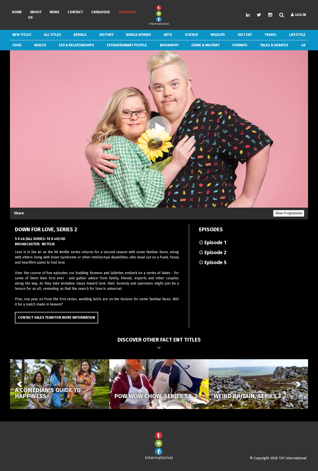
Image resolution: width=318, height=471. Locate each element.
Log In (300, 15)
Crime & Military (205, 45)
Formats (239, 45)
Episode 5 (215, 262)
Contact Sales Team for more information (56, 317)
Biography (169, 45)
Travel (271, 35)
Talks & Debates (274, 45)
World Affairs (138, 35)
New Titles (21, 35)
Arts (168, 35)
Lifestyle (297, 35)
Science (191, 35)
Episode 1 (214, 242)
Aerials (80, 35)
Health (40, 45)
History (106, 35)
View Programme (288, 213)
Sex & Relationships (76, 45)
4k (303, 45)
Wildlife (218, 35)
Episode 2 (214, 252)
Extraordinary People (127, 45)
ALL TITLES (52, 35)
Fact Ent (245, 35)
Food (16, 45)
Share (19, 213)
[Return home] (159, 458)
